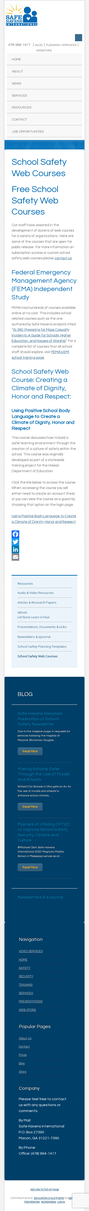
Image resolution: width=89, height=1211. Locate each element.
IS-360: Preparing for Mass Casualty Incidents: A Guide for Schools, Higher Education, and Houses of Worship (41, 335)
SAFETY (24, 968)
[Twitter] (45, 542)
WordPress (48, 1202)
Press (23, 1055)
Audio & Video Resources (36, 593)
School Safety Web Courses (38, 656)
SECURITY (26, 976)
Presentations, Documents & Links (42, 627)
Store (22, 1071)
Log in (61, 1202)
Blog (38, 45)
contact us (63, 258)
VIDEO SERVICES (31, 951)
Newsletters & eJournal (34, 637)
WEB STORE (27, 1010)
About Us (25, 1038)
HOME (23, 959)
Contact (24, 1046)
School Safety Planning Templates (42, 646)
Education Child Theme (49, 1198)
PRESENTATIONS (30, 1001)
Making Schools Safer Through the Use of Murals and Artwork (44, 774)
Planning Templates (61, 45)
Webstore (44, 50)
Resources (25, 583)
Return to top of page (44, 1190)
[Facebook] (45, 534)
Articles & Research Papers (37, 602)
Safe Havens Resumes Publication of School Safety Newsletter (40, 718)
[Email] (45, 557)
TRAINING (26, 985)
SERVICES (26, 993)
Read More (30, 751)
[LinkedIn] (45, 549)
